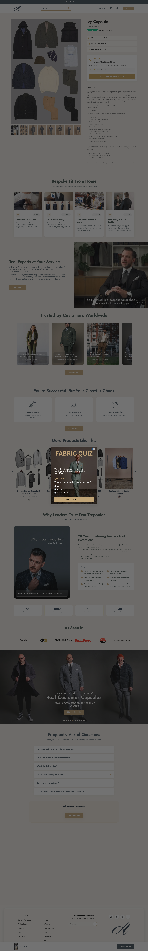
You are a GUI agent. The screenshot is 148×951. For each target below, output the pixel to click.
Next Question (74, 499)
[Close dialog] (94, 449)
